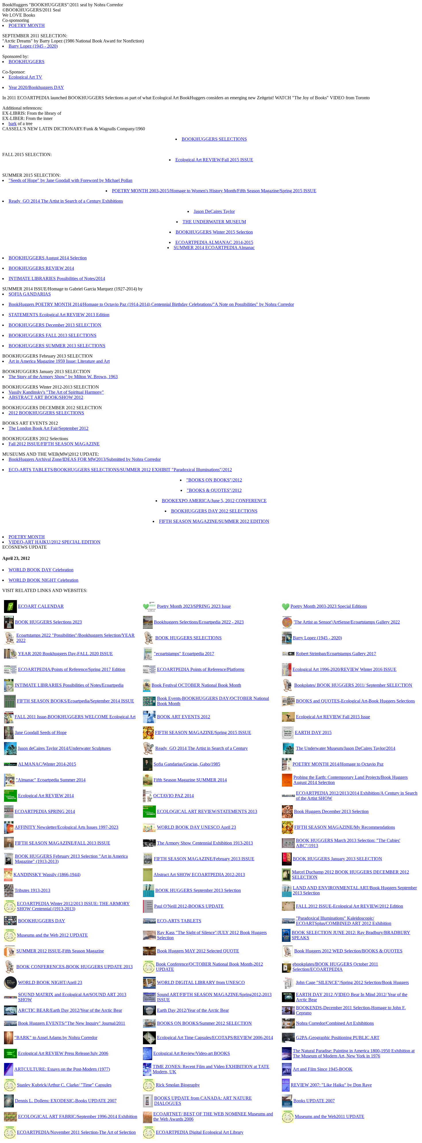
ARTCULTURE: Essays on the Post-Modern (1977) (62, 1069)
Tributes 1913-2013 (32, 890)
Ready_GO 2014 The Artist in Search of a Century (201, 748)
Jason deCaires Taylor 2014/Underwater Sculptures (64, 748)
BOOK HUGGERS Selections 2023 (48, 622)
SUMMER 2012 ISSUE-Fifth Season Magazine (60, 950)
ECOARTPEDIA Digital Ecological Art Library (199, 1132)
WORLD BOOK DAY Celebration (41, 569)
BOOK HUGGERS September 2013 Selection (198, 890)
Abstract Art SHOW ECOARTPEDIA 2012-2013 (199, 874)
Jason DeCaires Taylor (214, 211)
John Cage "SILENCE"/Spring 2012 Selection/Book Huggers (352, 982)
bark (13, 123)
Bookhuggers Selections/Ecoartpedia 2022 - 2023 (199, 622)
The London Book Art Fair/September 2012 (48, 428)
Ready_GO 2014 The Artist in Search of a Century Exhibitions (66, 201)
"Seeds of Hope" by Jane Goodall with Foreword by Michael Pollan (70, 180)
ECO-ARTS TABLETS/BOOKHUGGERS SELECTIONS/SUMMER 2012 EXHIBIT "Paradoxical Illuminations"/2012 (120, 469)
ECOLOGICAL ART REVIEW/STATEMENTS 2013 (207, 811)
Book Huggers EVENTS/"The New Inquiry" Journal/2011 (71, 1023)
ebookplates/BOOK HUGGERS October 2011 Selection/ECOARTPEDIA (335, 967)
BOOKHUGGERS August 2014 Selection (48, 257)
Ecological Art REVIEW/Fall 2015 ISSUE (214, 159)
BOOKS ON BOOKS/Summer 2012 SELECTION (204, 1023)
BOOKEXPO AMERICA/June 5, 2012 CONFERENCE (214, 500)
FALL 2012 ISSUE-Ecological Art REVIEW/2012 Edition (349, 906)
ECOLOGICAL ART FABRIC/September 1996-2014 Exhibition (77, 1116)
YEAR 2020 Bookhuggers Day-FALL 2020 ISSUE (65, 653)
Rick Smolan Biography (178, 1084)
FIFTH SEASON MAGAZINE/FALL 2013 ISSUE (62, 843)
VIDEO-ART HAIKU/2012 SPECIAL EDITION (54, 542)
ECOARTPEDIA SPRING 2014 (45, 811)
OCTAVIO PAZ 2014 (173, 795)
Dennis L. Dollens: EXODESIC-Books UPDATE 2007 (66, 1100)
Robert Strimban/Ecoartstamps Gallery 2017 (336, 653)
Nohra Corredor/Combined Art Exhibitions (335, 1023)
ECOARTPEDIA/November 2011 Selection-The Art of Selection (76, 1132)
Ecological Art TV (25, 77)
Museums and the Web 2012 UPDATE (52, 935)
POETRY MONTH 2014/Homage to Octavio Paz (338, 764)
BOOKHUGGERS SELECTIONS (214, 139)
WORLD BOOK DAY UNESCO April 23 (196, 827)
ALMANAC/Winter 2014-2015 (47, 764)
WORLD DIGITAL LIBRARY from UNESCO (201, 982)
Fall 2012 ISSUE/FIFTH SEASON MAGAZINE (54, 443)
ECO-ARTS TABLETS (179, 920)
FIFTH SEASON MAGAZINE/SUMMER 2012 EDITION (214, 521)
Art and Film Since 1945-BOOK (323, 1069)
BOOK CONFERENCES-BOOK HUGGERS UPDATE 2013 (74, 966)
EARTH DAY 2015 (313, 732)
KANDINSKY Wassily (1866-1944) (46, 874)
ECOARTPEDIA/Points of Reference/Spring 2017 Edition (71, 669)
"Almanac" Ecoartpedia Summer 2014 (51, 779)
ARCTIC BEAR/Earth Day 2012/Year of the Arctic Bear (70, 1010)
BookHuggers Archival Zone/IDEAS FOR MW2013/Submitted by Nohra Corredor (85, 459)
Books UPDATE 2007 (314, 1100)
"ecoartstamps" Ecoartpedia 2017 (184, 653)
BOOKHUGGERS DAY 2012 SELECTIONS (214, 511)
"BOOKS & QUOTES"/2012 (214, 490)
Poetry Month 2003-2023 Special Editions (329, 606)
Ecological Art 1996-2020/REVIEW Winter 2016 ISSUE (344, 669)
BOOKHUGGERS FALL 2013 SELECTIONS (52, 335)
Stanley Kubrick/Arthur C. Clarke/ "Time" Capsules (64, 1084)
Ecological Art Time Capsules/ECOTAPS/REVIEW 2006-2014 (215, 1037)
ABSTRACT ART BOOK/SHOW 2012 (46, 397)
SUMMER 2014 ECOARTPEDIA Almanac (214, 247)
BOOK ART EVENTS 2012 (183, 716)
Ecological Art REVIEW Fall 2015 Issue (333, 716)
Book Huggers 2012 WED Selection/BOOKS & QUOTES (348, 950)
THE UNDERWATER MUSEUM (214, 221)
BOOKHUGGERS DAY (41, 920)
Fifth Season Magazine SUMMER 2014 (190, 779)
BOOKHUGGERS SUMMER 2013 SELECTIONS (57, 345)
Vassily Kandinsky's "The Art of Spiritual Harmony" (56, 392)
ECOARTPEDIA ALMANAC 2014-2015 (214, 242)
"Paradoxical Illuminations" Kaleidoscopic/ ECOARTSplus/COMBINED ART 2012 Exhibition (343, 921)
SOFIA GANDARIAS (30, 294)
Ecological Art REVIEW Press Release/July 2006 (63, 1053)
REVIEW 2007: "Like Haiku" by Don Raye (331, 1084)
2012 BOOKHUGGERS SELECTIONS (46, 412)
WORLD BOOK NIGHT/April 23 (50, 982)
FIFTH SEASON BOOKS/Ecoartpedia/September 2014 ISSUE (75, 700)
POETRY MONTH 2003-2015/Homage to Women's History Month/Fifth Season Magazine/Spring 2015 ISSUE (214, 190)
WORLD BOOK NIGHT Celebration (43, 580)
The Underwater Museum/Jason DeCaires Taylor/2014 (345, 748)
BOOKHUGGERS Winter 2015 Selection (214, 232)
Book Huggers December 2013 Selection (331, 811)
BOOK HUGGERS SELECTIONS (188, 637)
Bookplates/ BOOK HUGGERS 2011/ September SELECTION (353, 685)
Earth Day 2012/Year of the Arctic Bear (193, 1010)
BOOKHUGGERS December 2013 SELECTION (55, 325)
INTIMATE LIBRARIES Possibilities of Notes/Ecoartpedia (69, 685)
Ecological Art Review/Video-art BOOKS (191, 1053)
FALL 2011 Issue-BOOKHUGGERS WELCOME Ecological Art (75, 716)
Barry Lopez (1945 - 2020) (33, 46)
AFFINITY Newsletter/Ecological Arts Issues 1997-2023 (66, 827)
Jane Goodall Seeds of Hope (41, 732)
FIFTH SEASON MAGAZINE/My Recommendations (344, 827)
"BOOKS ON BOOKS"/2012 (214, 480)
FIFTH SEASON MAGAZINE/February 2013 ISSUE (204, 858)
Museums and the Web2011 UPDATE (329, 1116)
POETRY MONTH (27, 25)
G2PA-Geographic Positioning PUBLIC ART (338, 1037)
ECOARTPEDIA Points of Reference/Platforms (200, 669)
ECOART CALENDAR (41, 606)
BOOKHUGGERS (26, 61)
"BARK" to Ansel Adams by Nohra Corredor (55, 1037)
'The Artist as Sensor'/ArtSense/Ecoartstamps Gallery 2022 (347, 622)
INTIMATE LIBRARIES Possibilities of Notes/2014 (57, 278)
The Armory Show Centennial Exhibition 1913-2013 (205, 843)
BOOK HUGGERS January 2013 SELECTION (337, 858)
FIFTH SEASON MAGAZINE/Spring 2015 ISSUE (203, 732)
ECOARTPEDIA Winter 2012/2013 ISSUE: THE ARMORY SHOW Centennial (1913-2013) (73, 906)
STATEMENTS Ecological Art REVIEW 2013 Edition (59, 314)
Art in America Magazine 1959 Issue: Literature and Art (59, 361)
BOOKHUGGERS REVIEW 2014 (41, 268)
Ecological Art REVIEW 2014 (46, 795)
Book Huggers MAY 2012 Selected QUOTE (198, 950)
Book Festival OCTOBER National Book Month (196, 685)
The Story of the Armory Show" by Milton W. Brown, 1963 (63, 376)
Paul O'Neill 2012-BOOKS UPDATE (189, 906)
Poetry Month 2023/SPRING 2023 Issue (194, 606)
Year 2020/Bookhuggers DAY (36, 87)
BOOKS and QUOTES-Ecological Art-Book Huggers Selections (355, 700)
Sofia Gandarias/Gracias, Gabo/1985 (187, 764)
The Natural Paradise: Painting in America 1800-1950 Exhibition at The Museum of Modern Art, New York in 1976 (354, 1053)
